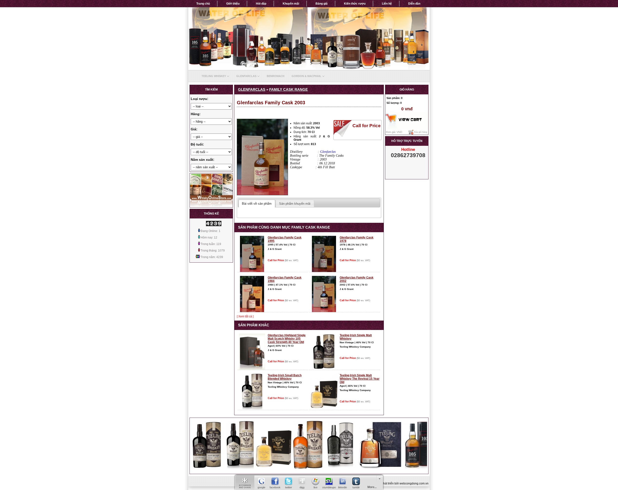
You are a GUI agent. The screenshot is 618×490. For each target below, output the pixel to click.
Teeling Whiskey (214, 76)
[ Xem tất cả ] (245, 316)
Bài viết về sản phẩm (257, 203)
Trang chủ (203, 3)
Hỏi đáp (261, 3)
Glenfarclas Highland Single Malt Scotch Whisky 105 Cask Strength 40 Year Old (287, 339)
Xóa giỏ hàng (420, 132)
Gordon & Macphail (306, 76)
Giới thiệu (232, 3)
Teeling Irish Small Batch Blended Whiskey (285, 377)
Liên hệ (387, 3)
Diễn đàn (414, 3)
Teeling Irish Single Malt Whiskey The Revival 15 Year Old (359, 379)
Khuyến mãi (291, 3)
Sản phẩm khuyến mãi (294, 203)
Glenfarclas (246, 76)
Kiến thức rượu (354, 3)
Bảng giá (322, 3)
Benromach (275, 76)
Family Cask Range (288, 89)
